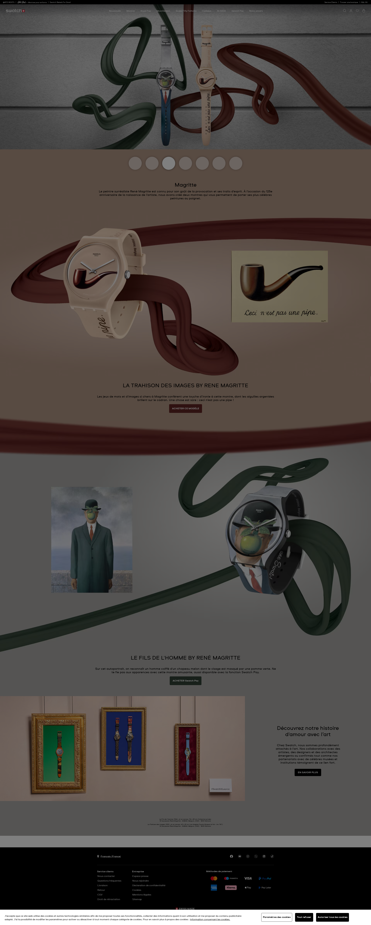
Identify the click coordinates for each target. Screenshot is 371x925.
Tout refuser (304, 917)
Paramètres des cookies (277, 917)
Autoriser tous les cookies (332, 917)
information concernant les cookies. (210, 919)
